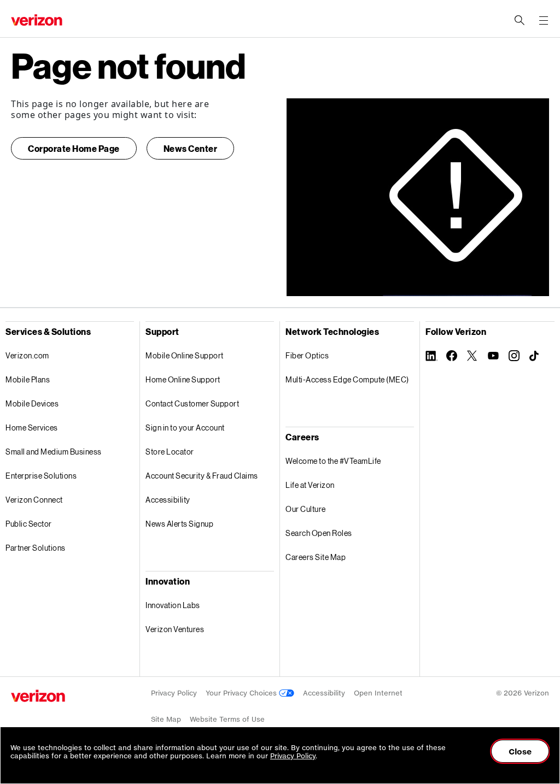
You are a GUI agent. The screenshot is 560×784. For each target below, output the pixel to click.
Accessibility (167, 499)
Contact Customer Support (192, 403)
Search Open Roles (318, 533)
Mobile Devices (32, 403)
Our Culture (305, 509)
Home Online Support (182, 379)
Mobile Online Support (184, 355)
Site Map (166, 719)
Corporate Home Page (74, 148)
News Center (191, 148)
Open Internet (378, 693)
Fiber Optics (307, 355)
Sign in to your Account (185, 427)
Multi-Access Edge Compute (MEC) (347, 379)
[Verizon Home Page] (38, 696)
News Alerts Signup (179, 523)
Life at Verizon (310, 485)
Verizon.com (27, 355)
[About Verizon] (36, 20)
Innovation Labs (172, 605)
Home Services (31, 427)
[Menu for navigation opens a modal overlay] (544, 20)
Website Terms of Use (227, 719)
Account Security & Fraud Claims (201, 475)
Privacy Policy (174, 693)
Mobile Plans (27, 379)
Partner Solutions (35, 547)
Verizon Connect (34, 499)
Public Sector (28, 523)
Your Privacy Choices (242, 693)
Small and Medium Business (53, 451)
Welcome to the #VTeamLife (333, 460)
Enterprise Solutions (41, 475)
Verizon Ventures (174, 629)
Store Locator (169, 451)
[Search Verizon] (520, 20)
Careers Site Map (315, 557)
